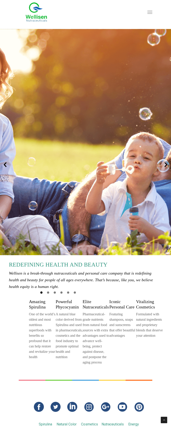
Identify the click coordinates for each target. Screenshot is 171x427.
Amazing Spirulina (37, 304)
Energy (133, 424)
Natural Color (67, 424)
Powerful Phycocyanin (67, 304)
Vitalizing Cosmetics (145, 304)
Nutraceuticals (113, 424)
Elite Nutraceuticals (96, 304)
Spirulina (45, 424)
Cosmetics (89, 424)
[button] (5, 165)
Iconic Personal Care (121, 304)
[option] (85, 159)
